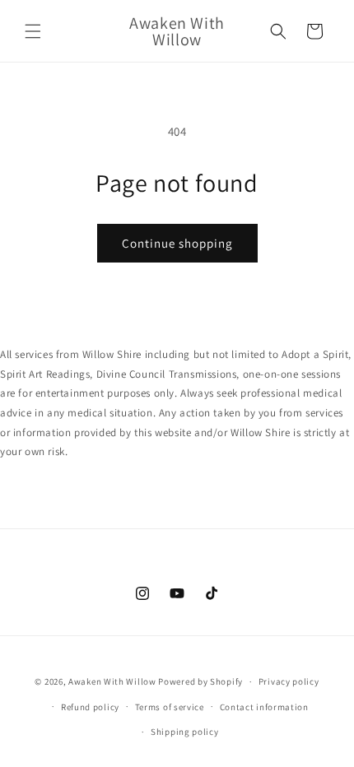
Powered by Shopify (200, 681)
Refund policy (90, 707)
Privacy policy (289, 681)
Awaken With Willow (112, 681)
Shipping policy (185, 731)
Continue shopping (177, 243)
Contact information (264, 707)
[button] (33, 31)
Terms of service (169, 707)
